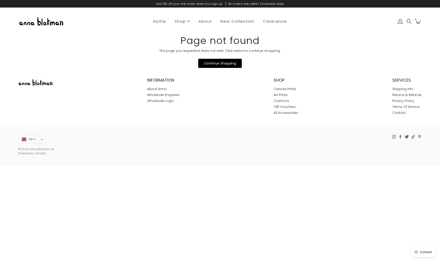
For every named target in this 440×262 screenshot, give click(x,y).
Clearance (275, 21)
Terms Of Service (406, 106)
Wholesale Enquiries (163, 95)
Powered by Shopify (32, 153)
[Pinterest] (420, 137)
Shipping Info (402, 89)
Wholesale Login (160, 101)
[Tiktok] (413, 137)
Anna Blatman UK (42, 149)
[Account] (400, 21)
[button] (409, 21)
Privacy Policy (403, 101)
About (205, 21)
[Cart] (418, 21)
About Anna (156, 89)
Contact (399, 112)
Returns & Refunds (407, 95)
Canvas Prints (285, 89)
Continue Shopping (220, 63)
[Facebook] (400, 137)
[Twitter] (407, 137)
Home (159, 21)
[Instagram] (394, 137)
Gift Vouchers (285, 106)
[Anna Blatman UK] (41, 21)
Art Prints (281, 95)
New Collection (237, 21)
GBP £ (32, 139)
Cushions (281, 101)
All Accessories (286, 112)
